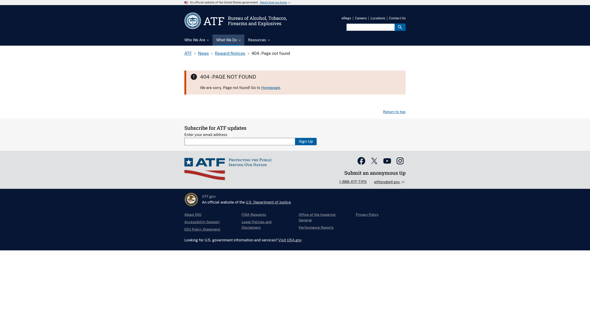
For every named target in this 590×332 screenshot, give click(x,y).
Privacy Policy (367, 214)
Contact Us (397, 18)
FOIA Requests (254, 214)
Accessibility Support (202, 222)
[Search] (400, 27)
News (203, 53)
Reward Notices (230, 53)
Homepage (270, 88)
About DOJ (192, 214)
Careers (361, 18)
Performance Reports (316, 227)
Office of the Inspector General (317, 217)
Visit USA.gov (290, 240)
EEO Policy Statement (202, 229)
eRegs (346, 18)
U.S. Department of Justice (268, 202)
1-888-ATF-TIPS (353, 182)
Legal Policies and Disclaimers (256, 224)
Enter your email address (205, 135)
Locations (378, 18)
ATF (188, 53)
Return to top (394, 112)
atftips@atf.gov (387, 182)
